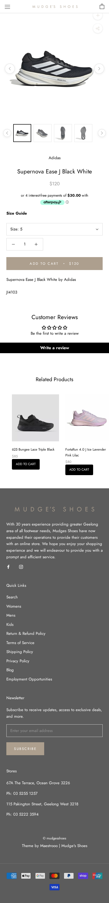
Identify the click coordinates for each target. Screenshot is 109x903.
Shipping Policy (19, 652)
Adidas (55, 158)
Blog (10, 670)
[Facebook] (8, 566)
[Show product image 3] (63, 133)
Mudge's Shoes (74, 846)
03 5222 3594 (25, 814)
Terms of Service (20, 643)
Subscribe (25, 748)
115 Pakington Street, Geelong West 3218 (42, 804)
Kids (9, 624)
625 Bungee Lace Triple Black (33, 449)
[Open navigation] (7, 6)
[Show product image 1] (22, 133)
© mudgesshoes (54, 838)
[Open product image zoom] (54, 68)
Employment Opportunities (29, 679)
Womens (13, 606)
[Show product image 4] (83, 133)
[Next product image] (99, 69)
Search (12, 597)
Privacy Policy (17, 661)
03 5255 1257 (25, 793)
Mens (10, 615)
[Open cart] (102, 6)
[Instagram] (21, 566)
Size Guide (16, 213)
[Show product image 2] (43, 133)
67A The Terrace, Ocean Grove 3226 (38, 783)
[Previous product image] (10, 69)
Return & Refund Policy (26, 633)
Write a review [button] (54, 348)
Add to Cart (26, 464)
